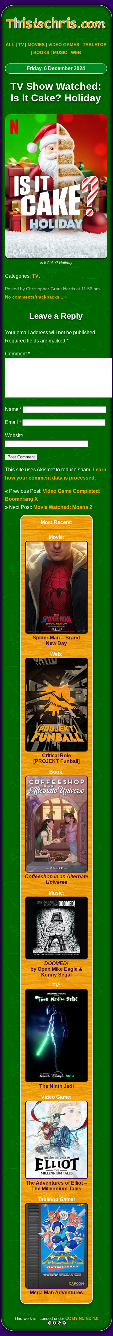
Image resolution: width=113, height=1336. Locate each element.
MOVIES (36, 44)
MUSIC (60, 52)
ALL (10, 44)
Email (13, 422)
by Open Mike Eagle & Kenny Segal (56, 969)
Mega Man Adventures (56, 1292)
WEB (76, 52)
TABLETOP (94, 44)
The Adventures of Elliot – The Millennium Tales (56, 1185)
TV (21, 44)
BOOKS (41, 52)
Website (14, 435)
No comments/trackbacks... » (36, 296)
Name (13, 409)
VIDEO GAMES (63, 44)
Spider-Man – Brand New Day (56, 640)
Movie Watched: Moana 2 (62, 507)
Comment (17, 353)
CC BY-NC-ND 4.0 (81, 1318)
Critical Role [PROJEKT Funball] (56, 758)
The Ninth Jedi (56, 1086)
